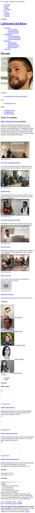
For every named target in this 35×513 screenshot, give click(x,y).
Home (6, 1)
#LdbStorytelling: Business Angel (9, 433)
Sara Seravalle (18, 317)
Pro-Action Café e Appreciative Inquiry (11, 220)
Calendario (4, 19)
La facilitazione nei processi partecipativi (15, 96)
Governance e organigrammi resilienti (10, 162)
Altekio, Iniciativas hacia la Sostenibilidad (13, 121)
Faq (5, 11)
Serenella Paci (18, 373)
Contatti (6, 12)
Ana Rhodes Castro (19, 345)
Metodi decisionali (5, 191)
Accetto (27, 511)
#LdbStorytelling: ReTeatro (8, 407)
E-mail (2, 482)
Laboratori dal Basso (13, 23)
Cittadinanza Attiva (9, 110)
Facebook (7, 14)
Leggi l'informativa (6, 508)
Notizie (6, 8)
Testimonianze (8, 34)
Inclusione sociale (9, 113)
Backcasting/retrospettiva (7, 294)
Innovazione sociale (10, 103)
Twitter (6, 379)
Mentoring (7, 41)
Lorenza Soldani (19, 359)
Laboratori (7, 28)
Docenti (11, 1)
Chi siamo (7, 4)
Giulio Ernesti (18, 331)
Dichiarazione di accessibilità (14, 503)
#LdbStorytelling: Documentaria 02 (10, 459)
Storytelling (7, 9)
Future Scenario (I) (5, 247)
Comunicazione (8, 112)
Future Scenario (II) (6, 275)
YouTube (7, 16)
